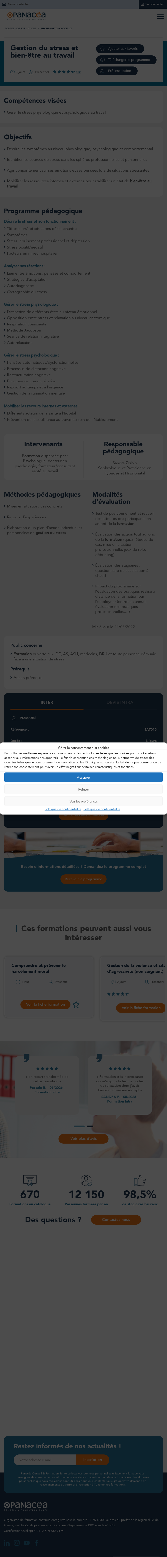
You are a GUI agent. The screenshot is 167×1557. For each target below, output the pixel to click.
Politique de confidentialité (63, 809)
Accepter (83, 777)
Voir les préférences (84, 801)
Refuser (83, 789)
